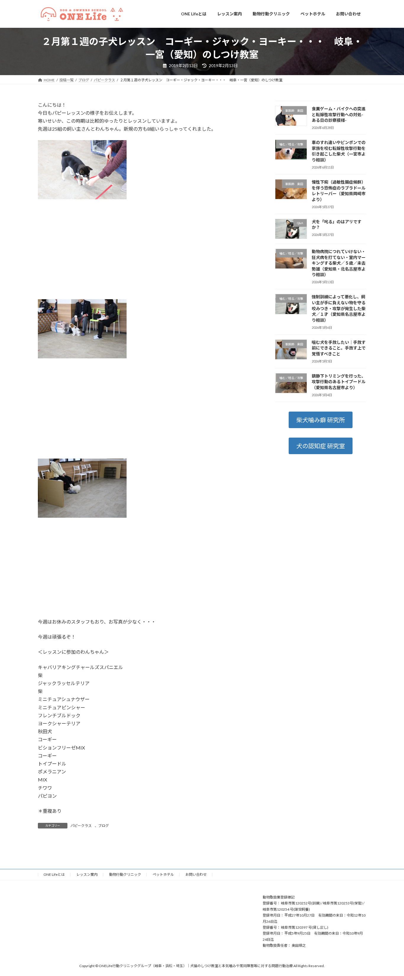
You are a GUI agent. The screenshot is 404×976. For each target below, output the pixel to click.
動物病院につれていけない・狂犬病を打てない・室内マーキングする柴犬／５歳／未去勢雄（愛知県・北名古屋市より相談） (339, 263)
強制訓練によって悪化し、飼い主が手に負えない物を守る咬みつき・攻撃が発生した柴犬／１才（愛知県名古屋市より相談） (339, 308)
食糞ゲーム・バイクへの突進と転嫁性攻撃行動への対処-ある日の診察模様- (339, 114)
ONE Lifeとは (54, 874)
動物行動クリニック (125, 874)
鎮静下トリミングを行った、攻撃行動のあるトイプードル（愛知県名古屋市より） (339, 381)
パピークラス (81, 825)
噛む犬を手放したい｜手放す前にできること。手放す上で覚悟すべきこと (339, 348)
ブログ (103, 825)
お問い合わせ (196, 874)
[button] (320, 420)
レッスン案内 (87, 874)
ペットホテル (163, 874)
